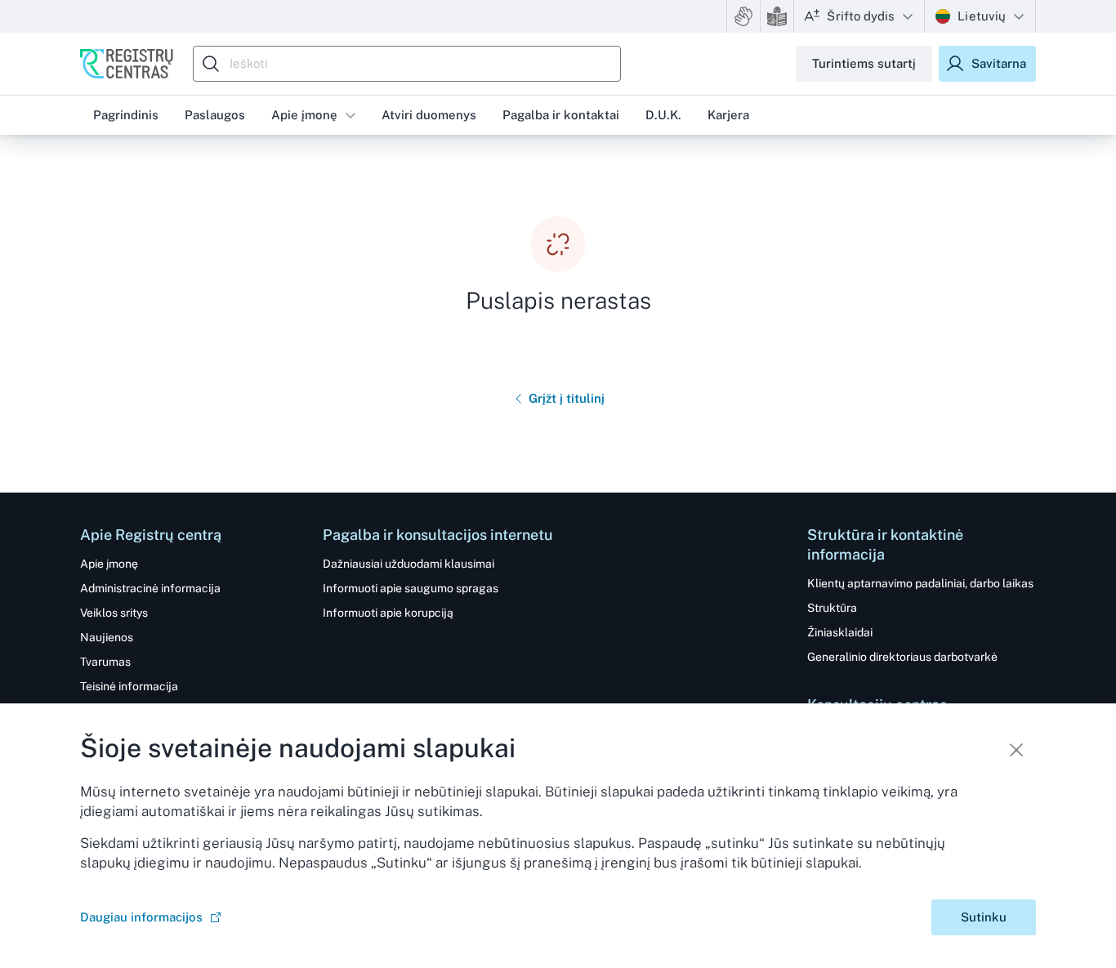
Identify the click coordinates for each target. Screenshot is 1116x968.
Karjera (728, 115)
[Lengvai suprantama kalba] (777, 16)
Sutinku (984, 917)
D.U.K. (663, 115)
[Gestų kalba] (743, 16)
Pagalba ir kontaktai (560, 115)
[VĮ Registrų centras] (126, 63)
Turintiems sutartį (864, 63)
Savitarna (998, 63)
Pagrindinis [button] (125, 115)
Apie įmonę (304, 115)
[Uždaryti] (1016, 749)
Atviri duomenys (429, 115)
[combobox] (411, 63)
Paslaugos (215, 115)
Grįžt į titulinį (567, 398)
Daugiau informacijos (141, 917)
